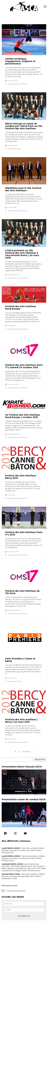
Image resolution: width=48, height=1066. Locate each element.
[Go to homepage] (24, 6)
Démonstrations (13, 84)
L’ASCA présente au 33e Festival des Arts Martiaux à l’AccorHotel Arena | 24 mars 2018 (22, 254)
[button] (45, 6)
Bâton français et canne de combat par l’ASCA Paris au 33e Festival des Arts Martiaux (23, 126)
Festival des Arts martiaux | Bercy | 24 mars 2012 (21, 720)
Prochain (26, 752)
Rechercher (40, 759)
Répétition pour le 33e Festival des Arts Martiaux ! (23, 189)
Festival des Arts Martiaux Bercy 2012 (20, 476)
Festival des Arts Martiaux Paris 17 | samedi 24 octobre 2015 (24, 366)
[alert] (24, 890)
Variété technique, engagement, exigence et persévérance (20, 61)
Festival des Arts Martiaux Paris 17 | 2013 (24, 533)
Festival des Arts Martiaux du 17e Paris (22, 592)
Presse (19, 149)
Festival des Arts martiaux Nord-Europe (20, 307)
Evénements (23, 84)
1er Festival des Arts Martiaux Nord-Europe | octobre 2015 (22, 416)
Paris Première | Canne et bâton (20, 659)
